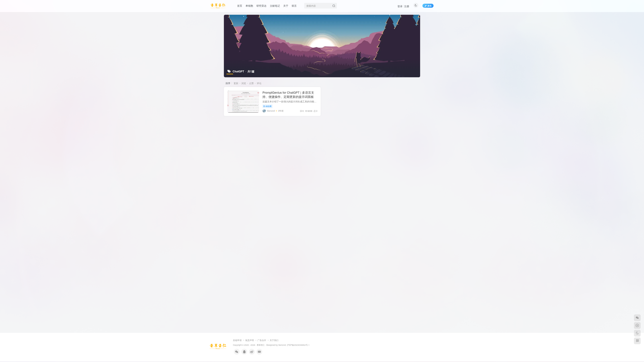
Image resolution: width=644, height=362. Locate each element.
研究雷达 (261, 5)
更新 (236, 83)
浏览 (243, 83)
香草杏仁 (261, 345)
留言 (294, 5)
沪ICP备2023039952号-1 (298, 345)
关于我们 (274, 340)
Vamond (282, 345)
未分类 (269, 106)
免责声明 (249, 340)
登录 (399, 6)
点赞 (251, 83)
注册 (406, 6)
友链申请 (237, 340)
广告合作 (261, 340)
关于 (285, 5)
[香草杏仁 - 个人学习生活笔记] (218, 346)
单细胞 (249, 5)
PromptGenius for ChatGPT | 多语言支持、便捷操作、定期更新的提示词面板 (288, 94)
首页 (239, 5)
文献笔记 (275, 5)
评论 (259, 83)
